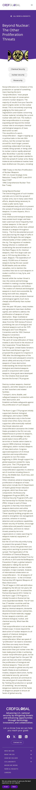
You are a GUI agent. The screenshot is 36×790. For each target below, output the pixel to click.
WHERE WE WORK (11, 765)
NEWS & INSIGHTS (11, 769)
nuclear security (18, 75)
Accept (6, 786)
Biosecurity (18, 80)
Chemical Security (18, 69)
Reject (14, 786)
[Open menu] (32, 5)
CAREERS (7, 772)
